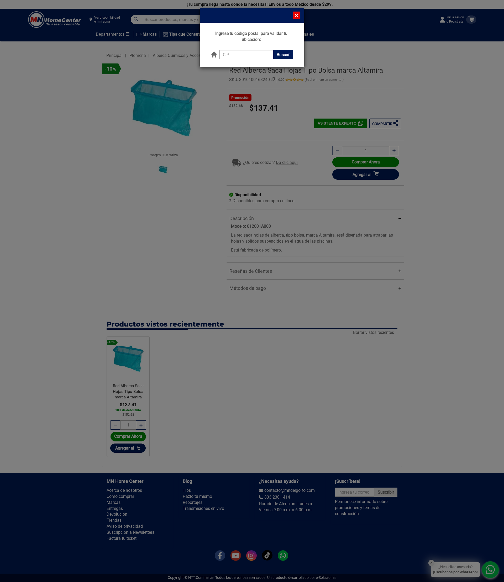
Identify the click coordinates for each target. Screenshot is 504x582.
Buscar (283, 54)
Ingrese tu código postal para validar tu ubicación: (251, 36)
